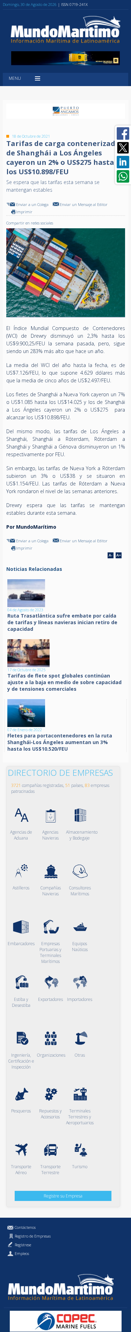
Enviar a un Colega (32, 204)
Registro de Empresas (33, 1236)
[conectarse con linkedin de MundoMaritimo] (123, 162)
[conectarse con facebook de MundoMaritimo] (123, 133)
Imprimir (24, 211)
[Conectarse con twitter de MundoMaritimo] (123, 147)
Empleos (22, 1253)
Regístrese (23, 1244)
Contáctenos (25, 1227)
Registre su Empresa (63, 1196)
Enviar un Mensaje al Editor (84, 204)
